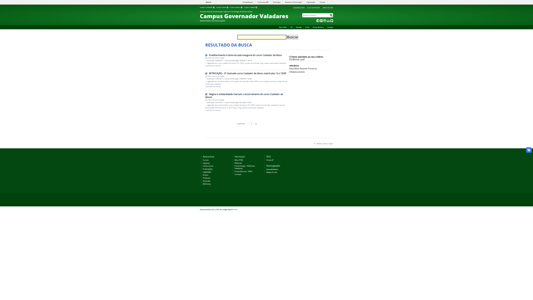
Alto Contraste (313, 8)
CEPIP (242, 63)
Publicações (208, 169)
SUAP (307, 27)
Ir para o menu (222, 7)
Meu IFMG (283, 27)
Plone (235, 209)
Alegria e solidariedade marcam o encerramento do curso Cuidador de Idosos (244, 96)
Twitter (331, 20)
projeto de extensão (252, 63)
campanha (274, 105)
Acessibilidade (299, 8)
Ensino (205, 175)
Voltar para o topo (324, 143)
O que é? (270, 160)
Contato (330, 27)
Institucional (208, 166)
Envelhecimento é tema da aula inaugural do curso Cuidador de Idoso (245, 55)
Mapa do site (328, 8)
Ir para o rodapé (250, 7)
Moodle (299, 27)
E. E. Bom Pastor (231, 108)
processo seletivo (224, 81)
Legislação (207, 172)
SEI (291, 27)
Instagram (324, 20)
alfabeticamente (297, 71)
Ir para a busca (236, 7)
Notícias (218, 66)
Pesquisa (206, 178)
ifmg (261, 63)
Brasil (209, 2)
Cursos (205, 160)
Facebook (317, 20)
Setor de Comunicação (216, 58)
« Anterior (241, 124)
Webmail (238, 163)
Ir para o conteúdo (207, 7)
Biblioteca (207, 184)
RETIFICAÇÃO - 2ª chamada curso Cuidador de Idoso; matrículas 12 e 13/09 (247, 73)
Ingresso (206, 163)
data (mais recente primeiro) (303, 68)
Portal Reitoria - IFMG (243, 171)
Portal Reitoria (318, 27)
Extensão (206, 181)
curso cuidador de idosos (227, 63)
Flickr (321, 20)
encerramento (223, 105)
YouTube (328, 20)
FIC (238, 63)
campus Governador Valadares (275, 63)
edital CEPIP (253, 81)
